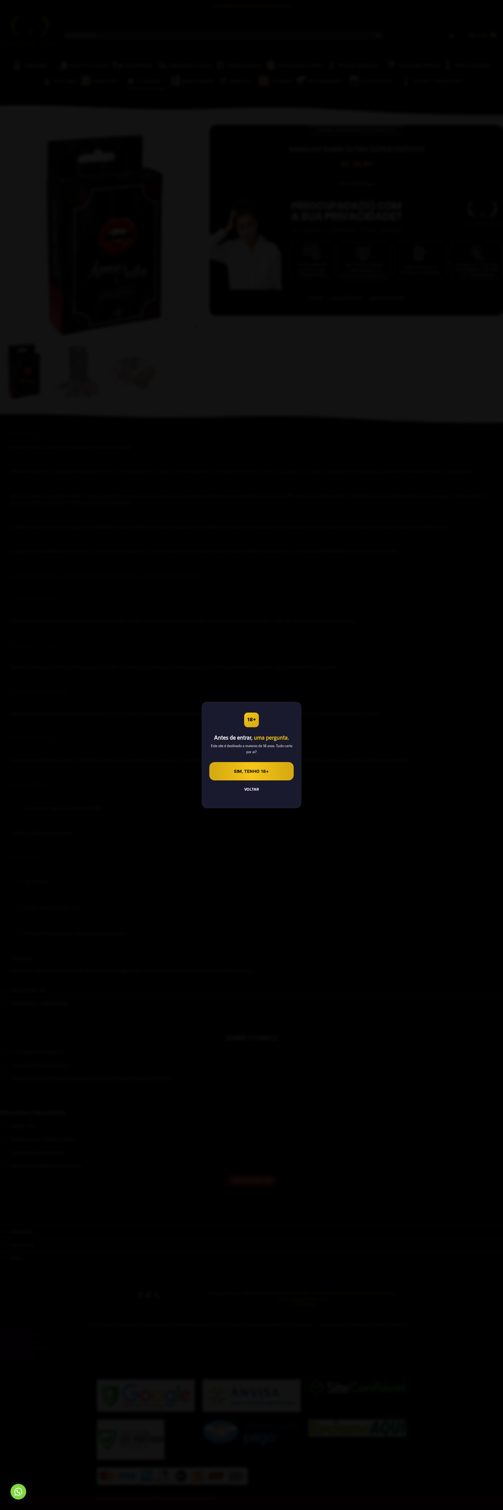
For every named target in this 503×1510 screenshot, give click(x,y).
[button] (18, 1492)
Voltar (251, 789)
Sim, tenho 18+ (251, 771)
